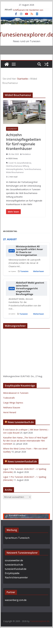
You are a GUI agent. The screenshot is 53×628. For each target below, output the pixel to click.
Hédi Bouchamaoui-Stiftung (17, 166)
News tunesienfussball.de (22, 461)
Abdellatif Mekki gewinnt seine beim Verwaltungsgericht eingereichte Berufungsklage (30, 288)
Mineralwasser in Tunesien (15, 393)
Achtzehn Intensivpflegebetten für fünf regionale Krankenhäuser (23, 141)
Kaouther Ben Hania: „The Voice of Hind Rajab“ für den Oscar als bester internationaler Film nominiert (25, 440)
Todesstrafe (9, 398)
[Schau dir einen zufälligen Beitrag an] (46, 64)
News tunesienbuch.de (21, 422)
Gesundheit (12, 129)
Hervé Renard (9, 412)
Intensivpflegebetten (14, 169)
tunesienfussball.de (15, 569)
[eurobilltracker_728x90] (26, 515)
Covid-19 (12, 163)
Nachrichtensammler (16, 577)
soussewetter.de (14, 560)
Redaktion (26, 154)
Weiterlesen (38, 271)
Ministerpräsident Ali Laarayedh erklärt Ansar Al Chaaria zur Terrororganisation (29, 251)
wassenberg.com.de (15, 600)
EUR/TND (25, 376)
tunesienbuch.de (14, 565)
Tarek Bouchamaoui (32, 169)
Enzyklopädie (12, 573)
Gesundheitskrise (24, 163)
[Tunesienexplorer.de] (6, 64)
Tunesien (24, 271)
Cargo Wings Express (13, 402)
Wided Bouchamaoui (15, 172)
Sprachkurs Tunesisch (17, 538)
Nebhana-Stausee (11, 407)
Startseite (22, 78)
